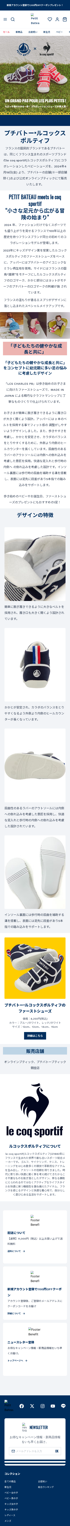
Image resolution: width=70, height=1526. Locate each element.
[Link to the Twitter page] (32, 1406)
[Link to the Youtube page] (53, 1406)
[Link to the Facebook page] (21, 1406)
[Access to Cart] (65, 19)
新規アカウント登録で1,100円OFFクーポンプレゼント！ (35, 5)
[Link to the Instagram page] (42, 1406)
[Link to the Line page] (63, 1406)
